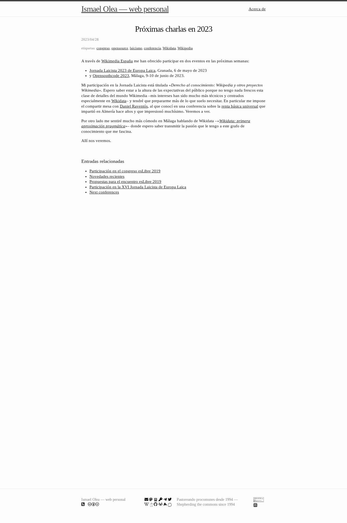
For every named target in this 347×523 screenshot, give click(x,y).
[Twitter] (170, 499)
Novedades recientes (106, 176)
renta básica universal (239, 106)
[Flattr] (170, 504)
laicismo (136, 48)
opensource (119, 48)
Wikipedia (185, 48)
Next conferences (104, 192)
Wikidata (169, 48)
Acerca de (257, 9)
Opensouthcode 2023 (111, 75)
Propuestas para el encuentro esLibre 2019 (125, 181)
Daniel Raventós (134, 106)
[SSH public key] (160, 499)
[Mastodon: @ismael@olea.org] (151, 499)
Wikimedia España (117, 61)
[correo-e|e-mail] (146, 499)
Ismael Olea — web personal (125, 8)
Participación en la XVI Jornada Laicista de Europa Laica (137, 187)
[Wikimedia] (146, 504)
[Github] (156, 504)
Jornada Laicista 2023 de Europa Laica (122, 70)
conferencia (152, 48)
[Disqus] (173, 271)
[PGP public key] (156, 499)
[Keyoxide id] (151, 504)
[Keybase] (165, 504)
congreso (103, 48)
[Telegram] (165, 499)
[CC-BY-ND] (93, 504)
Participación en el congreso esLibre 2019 (124, 171)
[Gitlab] (160, 504)
